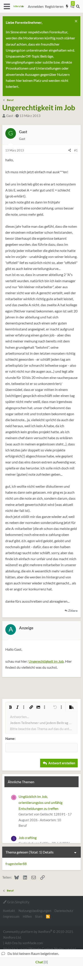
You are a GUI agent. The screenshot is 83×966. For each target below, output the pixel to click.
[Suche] (78, 6)
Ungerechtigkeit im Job (46, 661)
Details (48, 852)
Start (38, 916)
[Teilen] (70, 150)
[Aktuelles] (67, 6)
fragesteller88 (16, 864)
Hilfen (27, 916)
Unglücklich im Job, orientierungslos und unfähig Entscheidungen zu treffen (40, 802)
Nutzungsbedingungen (35, 911)
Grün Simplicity (17, 902)
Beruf (23, 825)
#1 (76, 150)
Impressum (11, 916)
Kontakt (9, 911)
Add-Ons (11, 943)
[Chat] (72, 6)
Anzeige (26, 628)
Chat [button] (41, 962)
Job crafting (28, 837)
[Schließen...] (75, 21)
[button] (6, 6)
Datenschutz (63, 911)
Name (10, 738)
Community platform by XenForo (38, 934)
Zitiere (72, 610)
